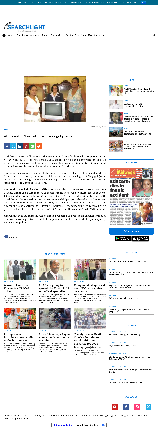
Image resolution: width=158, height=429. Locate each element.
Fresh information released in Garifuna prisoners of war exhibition (138, 147)
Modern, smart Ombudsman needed (126, 383)
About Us (86, 35)
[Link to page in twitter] (13, 146)
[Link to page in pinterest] (26, 146)
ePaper (45, 35)
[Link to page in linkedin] (20, 146)
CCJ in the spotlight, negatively (123, 298)
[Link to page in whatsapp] (32, 146)
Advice (34, 35)
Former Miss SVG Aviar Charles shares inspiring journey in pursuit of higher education (138, 119)
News (11, 35)
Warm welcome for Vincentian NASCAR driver (17, 288)
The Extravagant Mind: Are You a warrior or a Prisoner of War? (130, 358)
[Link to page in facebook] (7, 146)
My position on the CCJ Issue (122, 346)
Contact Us (72, 35)
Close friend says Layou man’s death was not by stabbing (54, 337)
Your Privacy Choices (87, 425)
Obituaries (56, 35)
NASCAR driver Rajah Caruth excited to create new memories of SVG (139, 91)
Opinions (22, 35)
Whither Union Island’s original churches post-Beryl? (131, 371)
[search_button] (154, 35)
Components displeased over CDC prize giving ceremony (89, 288)
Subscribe (99, 35)
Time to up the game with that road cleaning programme (130, 310)
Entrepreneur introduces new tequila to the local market (19, 337)
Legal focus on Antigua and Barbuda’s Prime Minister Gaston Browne (129, 286)
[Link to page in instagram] (137, 407)
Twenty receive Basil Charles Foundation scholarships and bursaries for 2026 (87, 339)
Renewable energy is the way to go (125, 335)
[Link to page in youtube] (115, 407)
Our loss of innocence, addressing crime (127, 261)
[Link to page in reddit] (39, 146)
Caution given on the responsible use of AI (134, 105)
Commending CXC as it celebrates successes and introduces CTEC (131, 274)
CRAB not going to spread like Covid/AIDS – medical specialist (54, 288)
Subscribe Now (131, 231)
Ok (143, 2)
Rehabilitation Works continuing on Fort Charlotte (137, 133)
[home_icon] (4, 35)
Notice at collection (63, 425)
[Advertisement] (79, 56)
